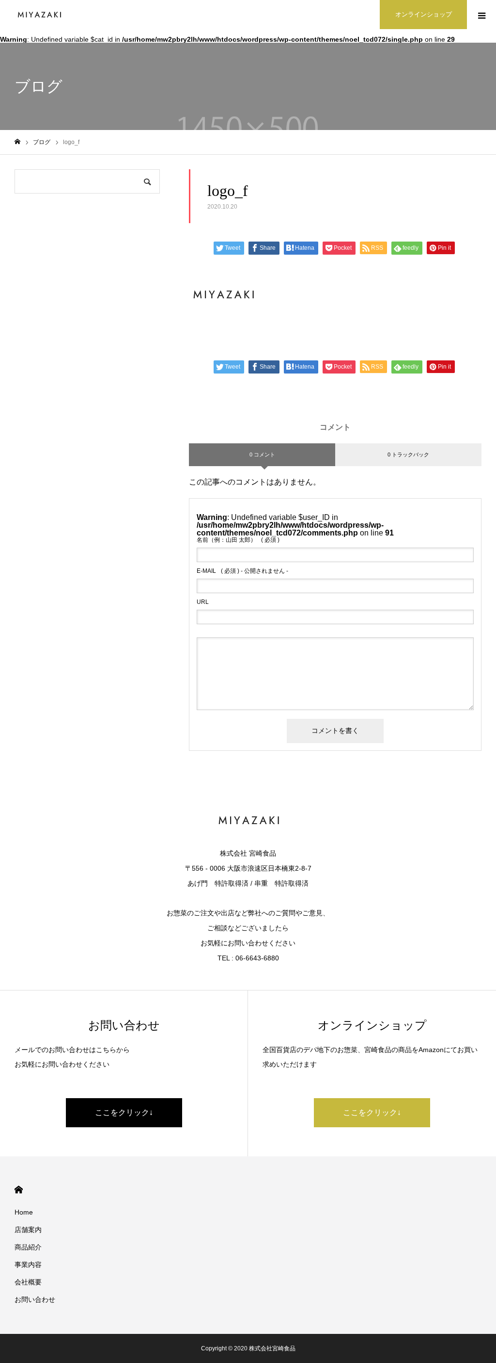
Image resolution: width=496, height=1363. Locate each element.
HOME (19, 1189)
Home (24, 1212)
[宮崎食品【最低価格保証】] (39, 14)
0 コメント (262, 454)
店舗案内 (28, 1229)
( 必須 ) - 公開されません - (242, 571)
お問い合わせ (35, 1299)
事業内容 (28, 1264)
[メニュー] (481, 14)
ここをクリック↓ (124, 1112)
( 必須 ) (238, 540)
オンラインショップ (423, 14)
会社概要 (28, 1282)
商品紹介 (28, 1247)
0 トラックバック (408, 454)
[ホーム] (17, 142)
